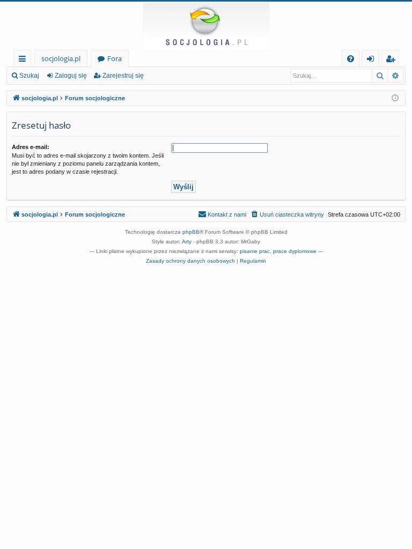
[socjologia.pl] (206, 26)
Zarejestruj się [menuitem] (393, 60)
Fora (114, 58)
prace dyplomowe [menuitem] (295, 251)
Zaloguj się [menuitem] (372, 60)
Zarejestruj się (123, 75)
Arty (187, 241)
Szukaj (29, 75)
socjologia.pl (60, 58)
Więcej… (24, 60)
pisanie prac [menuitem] (255, 251)
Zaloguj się (71, 75)
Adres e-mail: (30, 147)
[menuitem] (350, 58)
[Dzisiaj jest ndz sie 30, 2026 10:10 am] (395, 98)
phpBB (191, 232)
